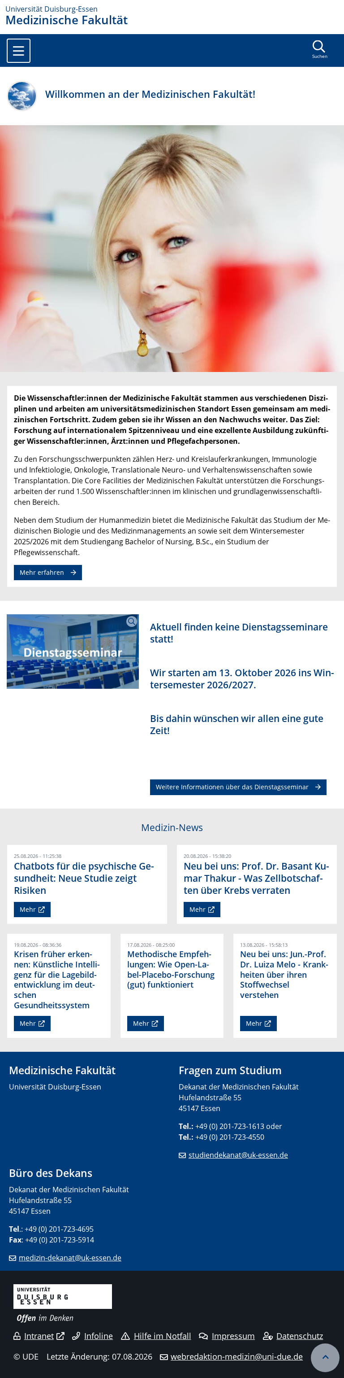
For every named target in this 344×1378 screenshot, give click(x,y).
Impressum (233, 1335)
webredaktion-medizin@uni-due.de (237, 1356)
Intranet (39, 1335)
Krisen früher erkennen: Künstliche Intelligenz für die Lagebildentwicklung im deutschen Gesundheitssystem (57, 980)
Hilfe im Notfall (162, 1335)
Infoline (98, 1335)
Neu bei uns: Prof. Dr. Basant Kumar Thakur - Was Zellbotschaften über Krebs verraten (256, 878)
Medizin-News (172, 827)
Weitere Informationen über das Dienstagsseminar (232, 787)
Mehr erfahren (42, 572)
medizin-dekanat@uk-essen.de (70, 1258)
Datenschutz (299, 1335)
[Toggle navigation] (18, 51)
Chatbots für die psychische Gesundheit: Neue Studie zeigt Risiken (84, 878)
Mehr (28, 909)
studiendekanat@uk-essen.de (238, 1155)
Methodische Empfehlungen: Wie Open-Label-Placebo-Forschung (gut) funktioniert (171, 969)
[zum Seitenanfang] (325, 1357)
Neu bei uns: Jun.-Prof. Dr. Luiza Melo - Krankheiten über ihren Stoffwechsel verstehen (284, 975)
